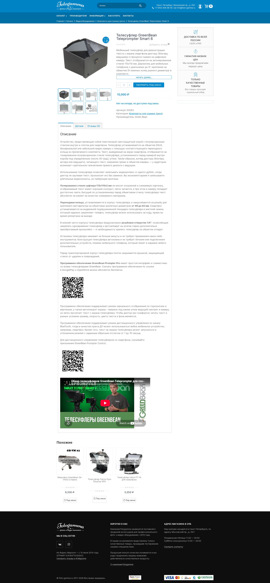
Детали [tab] (79, 126)
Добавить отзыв (158, 44)
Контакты (128, 16)
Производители (78, 16)
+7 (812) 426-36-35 (163, 8)
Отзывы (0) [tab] (93, 126)
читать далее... (144, 77)
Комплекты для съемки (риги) (111, 21)
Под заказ (71, 500)
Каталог (61, 16)
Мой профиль (200, 6)
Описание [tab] (65, 126)
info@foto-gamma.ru (186, 8)
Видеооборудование (85, 21)
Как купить (114, 16)
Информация (97, 16)
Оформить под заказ (148, 85)
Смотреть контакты (173, 546)
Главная (60, 21)
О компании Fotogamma (121, 564)
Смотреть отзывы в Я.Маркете (71, 558)
